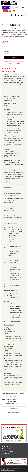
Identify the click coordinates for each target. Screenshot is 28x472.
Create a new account (14, 63)
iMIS (9, 3)
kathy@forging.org (8, 181)
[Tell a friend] (18, 25)
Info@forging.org (8, 454)
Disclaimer (4, 470)
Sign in (5, 10)
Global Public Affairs (15, 136)
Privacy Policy (11, 470)
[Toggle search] (10, 11)
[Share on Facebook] (11, 25)
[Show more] (20, 25)
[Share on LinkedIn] (15, 25)
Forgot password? (19, 61)
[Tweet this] (13, 25)
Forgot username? (9, 61)
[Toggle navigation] (14, 11)
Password (6, 51)
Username (6, 45)
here (21, 340)
